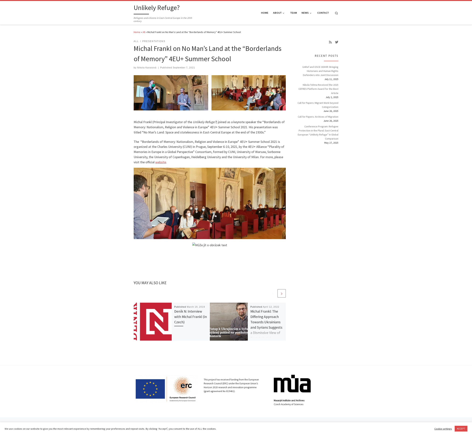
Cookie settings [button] (443, 428)
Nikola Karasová (147, 67)
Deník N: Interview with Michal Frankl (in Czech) (190, 316)
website (160, 162)
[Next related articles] (281, 293)
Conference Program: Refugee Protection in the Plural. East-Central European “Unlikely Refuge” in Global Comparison (318, 132)
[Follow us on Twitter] (336, 42)
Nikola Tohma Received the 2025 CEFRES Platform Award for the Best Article (318, 89)
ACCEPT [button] (461, 428)
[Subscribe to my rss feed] (330, 42)
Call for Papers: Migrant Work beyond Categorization (318, 105)
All (144, 32)
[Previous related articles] (273, 293)
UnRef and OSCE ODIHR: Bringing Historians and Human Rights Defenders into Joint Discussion (320, 71)
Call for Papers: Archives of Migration (318, 116)
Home (137, 32)
